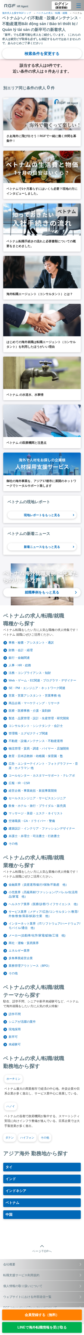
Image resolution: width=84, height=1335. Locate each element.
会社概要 (9, 1264)
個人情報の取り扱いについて (22, 1286)
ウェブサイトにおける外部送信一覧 (27, 1296)
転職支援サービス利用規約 (21, 1275)
